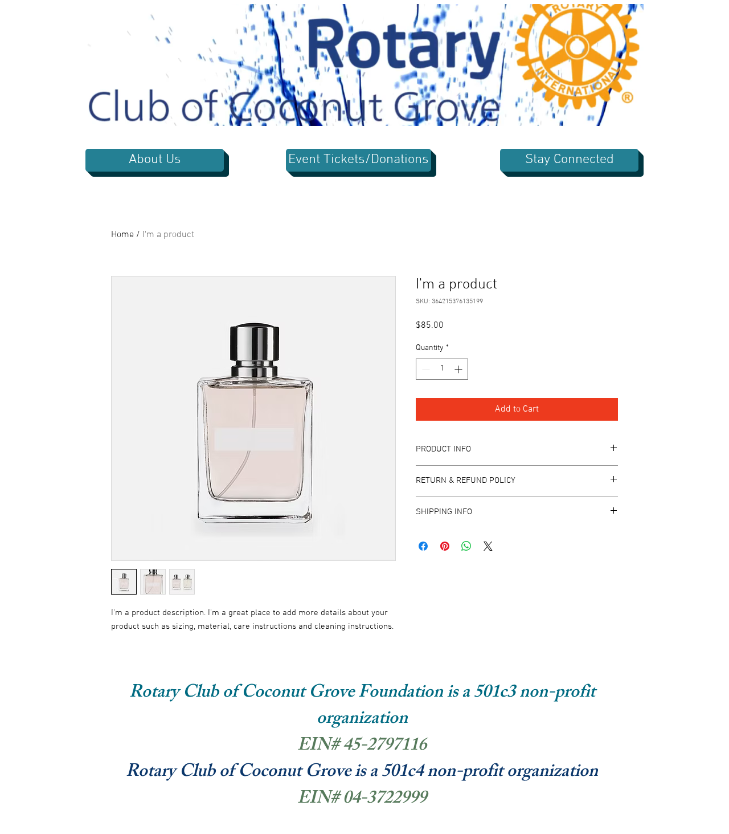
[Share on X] (488, 546)
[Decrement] (424, 369)
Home (122, 235)
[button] (629, 113)
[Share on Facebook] (423, 546)
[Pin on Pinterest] (445, 546)
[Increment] (459, 369)
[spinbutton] (442, 369)
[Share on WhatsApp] (466, 546)
